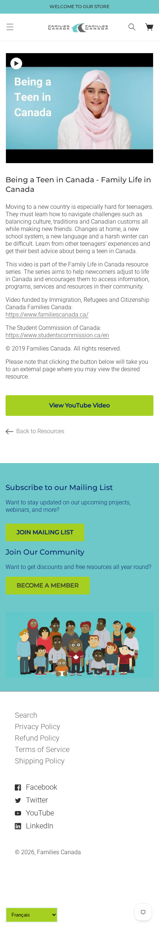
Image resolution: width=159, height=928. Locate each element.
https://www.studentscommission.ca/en (57, 335)
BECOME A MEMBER (48, 585)
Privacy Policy (37, 726)
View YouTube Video (79, 405)
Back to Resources (40, 431)
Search (26, 715)
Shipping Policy (40, 760)
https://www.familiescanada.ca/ (47, 314)
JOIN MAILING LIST (45, 532)
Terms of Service (42, 749)
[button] (10, 27)
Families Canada (59, 852)
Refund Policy (37, 738)
